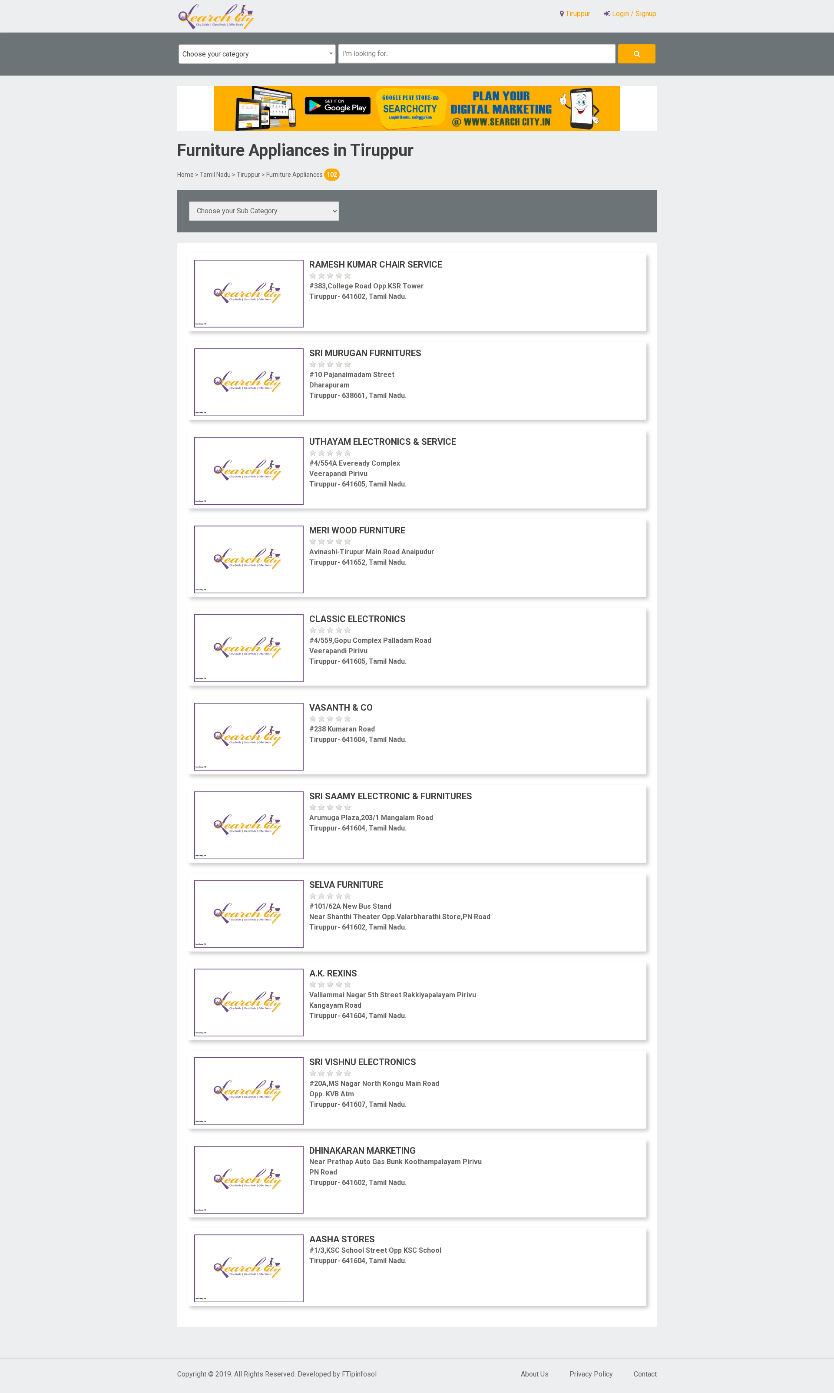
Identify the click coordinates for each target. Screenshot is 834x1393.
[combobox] (257, 54)
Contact (645, 1374)
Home (185, 174)
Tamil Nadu (215, 174)
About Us (535, 1374)
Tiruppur (248, 174)
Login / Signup (633, 14)
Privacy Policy (591, 1374)
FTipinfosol (359, 1374)
